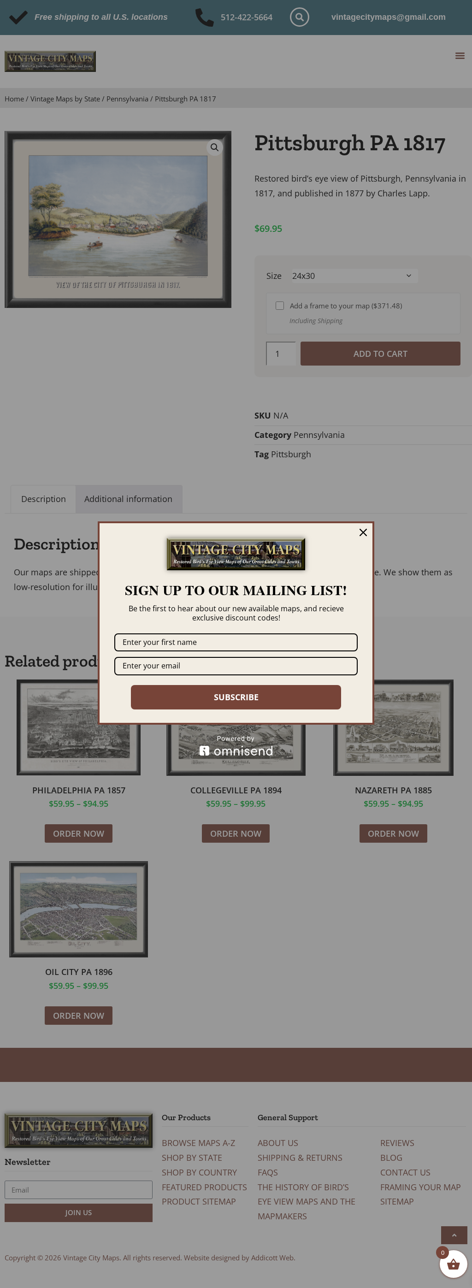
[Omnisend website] (236, 746)
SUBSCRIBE (236, 697)
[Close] (363, 532)
